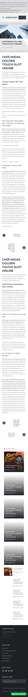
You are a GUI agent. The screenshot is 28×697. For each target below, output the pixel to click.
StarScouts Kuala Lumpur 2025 (18, 569)
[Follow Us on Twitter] (6, 671)
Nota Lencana (5, 653)
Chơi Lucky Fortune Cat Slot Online (11, 434)
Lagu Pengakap (6, 661)
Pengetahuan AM (6, 658)
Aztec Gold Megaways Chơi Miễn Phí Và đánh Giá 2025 (17, 423)
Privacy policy (22, 691)
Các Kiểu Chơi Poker (7, 226)
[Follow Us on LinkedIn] (12, 671)
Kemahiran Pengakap (7, 655)
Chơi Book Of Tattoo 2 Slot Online (10, 161)
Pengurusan (5, 648)
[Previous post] (4, 235)
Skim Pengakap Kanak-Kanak (9, 650)
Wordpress (22, 688)
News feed (5, 691)
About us (11, 691)
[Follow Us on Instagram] (9, 671)
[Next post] (24, 248)
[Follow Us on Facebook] (3, 671)
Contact (16, 691)
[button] (20, 17)
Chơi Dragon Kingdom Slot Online (10, 145)
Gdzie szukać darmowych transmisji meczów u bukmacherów (18, 581)
